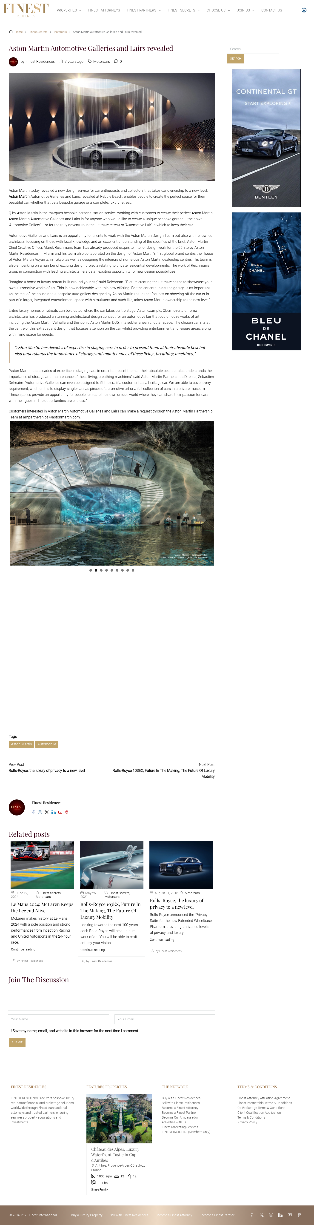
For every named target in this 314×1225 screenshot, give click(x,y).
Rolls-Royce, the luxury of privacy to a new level (176, 916)
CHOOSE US (216, 10)
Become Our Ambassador (180, 1130)
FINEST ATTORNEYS (104, 10)
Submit (17, 1055)
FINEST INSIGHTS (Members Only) (186, 1145)
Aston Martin (21, 757)
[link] (119, 1131)
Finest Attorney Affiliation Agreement (263, 1111)
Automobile (46, 757)
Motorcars (60, 32)
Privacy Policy (247, 1135)
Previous (94, 1137)
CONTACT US (271, 10)
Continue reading (23, 962)
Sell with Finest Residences (181, 1116)
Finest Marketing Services (180, 1140)
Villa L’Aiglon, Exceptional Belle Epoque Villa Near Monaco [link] (115, 1167)
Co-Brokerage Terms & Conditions (261, 1120)
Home (19, 32)
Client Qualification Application (259, 1125)
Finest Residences (40, 61)
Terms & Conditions (251, 1130)
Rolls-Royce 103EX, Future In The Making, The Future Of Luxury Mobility (110, 923)
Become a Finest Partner (179, 1125)
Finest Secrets (38, 32)
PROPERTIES (67, 10)
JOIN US (243, 10)
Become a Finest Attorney (180, 1120)
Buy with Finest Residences (181, 1111)
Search (235, 58)
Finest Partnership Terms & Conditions (264, 1116)
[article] (119, 1157)
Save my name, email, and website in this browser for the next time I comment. (76, 1044)
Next (220, 571)
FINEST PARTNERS (141, 10)
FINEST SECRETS (181, 10)
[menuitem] (304, 10)
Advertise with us (174, 1135)
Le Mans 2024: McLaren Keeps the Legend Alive (42, 920)
